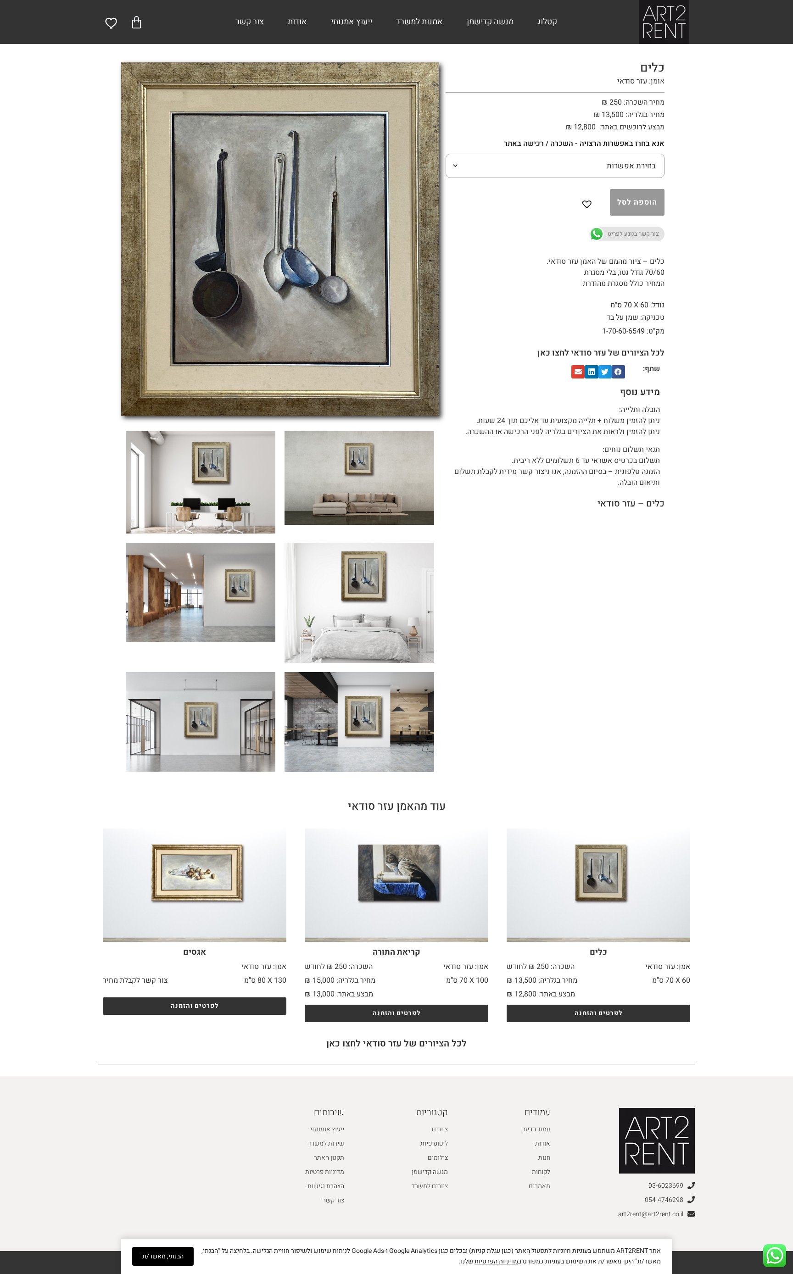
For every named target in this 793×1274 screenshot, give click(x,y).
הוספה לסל (637, 202)
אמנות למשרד (419, 22)
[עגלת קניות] (136, 22)
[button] (588, 202)
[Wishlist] (112, 23)
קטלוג (547, 22)
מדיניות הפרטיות (496, 1261)
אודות (297, 22)
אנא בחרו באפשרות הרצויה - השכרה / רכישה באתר (584, 143)
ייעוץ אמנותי (351, 22)
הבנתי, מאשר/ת (163, 1256)
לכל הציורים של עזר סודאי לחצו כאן (601, 353)
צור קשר (249, 22)
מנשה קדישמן (490, 22)
